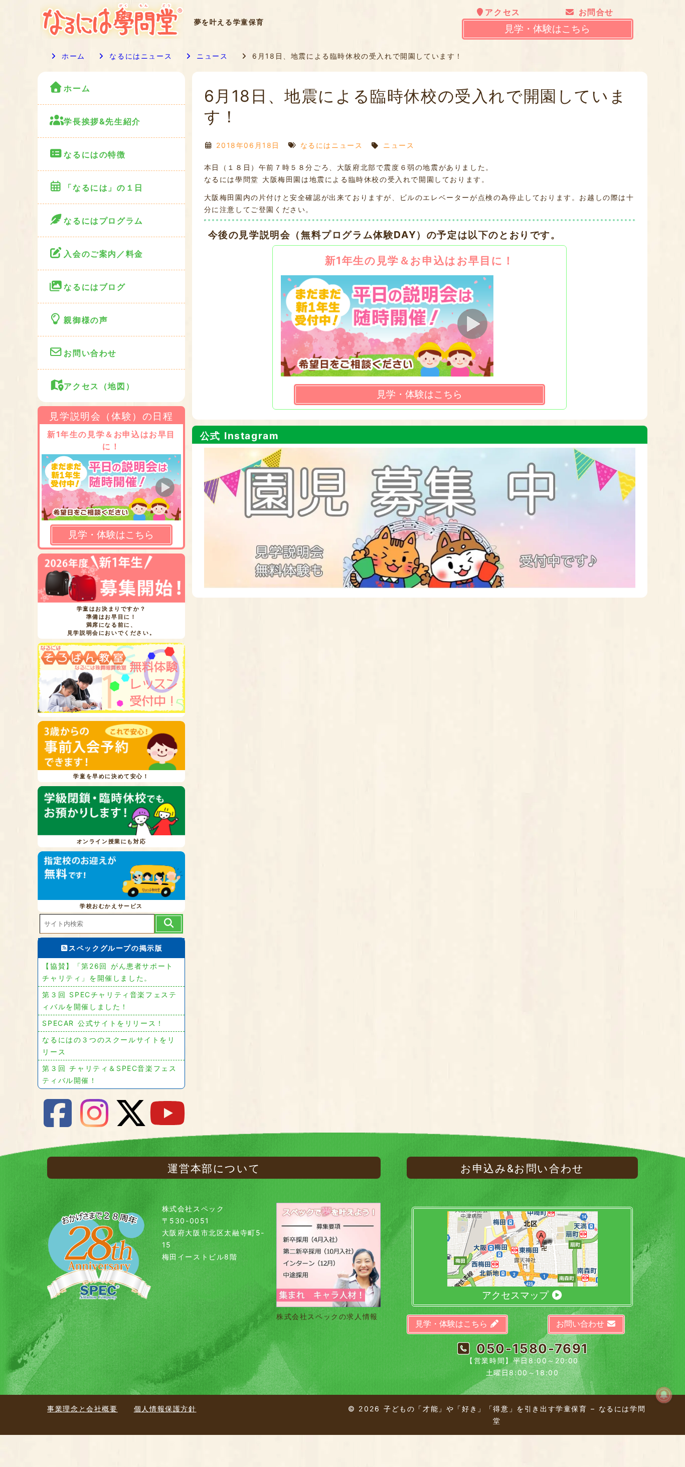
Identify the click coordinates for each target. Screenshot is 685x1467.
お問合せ (594, 12)
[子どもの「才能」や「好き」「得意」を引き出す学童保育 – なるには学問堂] (112, 36)
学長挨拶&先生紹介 (102, 121)
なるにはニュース (139, 56)
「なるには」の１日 (103, 187)
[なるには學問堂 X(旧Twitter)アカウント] (131, 1113)
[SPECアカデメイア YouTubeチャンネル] (168, 1113)
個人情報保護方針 (165, 1408)
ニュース (210, 56)
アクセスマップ (516, 1295)
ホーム (71, 56)
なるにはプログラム (103, 221)
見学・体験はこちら (547, 29)
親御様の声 (86, 320)
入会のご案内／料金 (103, 254)
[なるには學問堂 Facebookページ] (58, 1113)
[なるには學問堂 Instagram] (95, 1113)
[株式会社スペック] (99, 1304)
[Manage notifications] (664, 1395)
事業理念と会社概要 (82, 1408)
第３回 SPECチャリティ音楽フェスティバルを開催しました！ (109, 1000)
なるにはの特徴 (94, 154)
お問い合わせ (92, 353)
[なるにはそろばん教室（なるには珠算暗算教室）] (111, 680)
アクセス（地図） (99, 386)
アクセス (502, 12)
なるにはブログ (94, 287)
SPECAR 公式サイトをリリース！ (102, 1023)
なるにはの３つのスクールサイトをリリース (108, 1045)
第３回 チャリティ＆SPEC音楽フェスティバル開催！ (109, 1074)
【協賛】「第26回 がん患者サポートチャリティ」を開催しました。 (107, 972)
